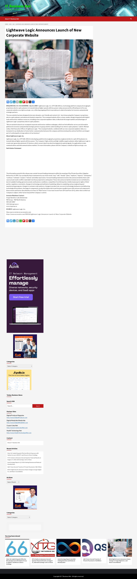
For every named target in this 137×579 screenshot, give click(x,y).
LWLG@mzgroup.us (12, 204)
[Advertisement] (90, 7)
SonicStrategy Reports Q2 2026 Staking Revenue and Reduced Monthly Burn (24, 463)
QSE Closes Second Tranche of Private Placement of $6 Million (24, 467)
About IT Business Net (12, 19)
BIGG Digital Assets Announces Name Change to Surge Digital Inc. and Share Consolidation (24, 470)
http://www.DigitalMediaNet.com (17, 422)
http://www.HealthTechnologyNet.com (19, 433)
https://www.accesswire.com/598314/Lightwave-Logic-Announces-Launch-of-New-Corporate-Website (39, 214)
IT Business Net (18, 6)
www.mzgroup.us (11, 206)
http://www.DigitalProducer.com (17, 417)
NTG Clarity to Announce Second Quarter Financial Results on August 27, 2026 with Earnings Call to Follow (24, 458)
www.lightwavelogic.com (26, 110)
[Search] (131, 18)
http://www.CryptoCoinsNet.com (17, 428)
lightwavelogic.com (81, 145)
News (7, 555)
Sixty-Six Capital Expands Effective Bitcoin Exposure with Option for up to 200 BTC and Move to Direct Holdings (23, 454)
